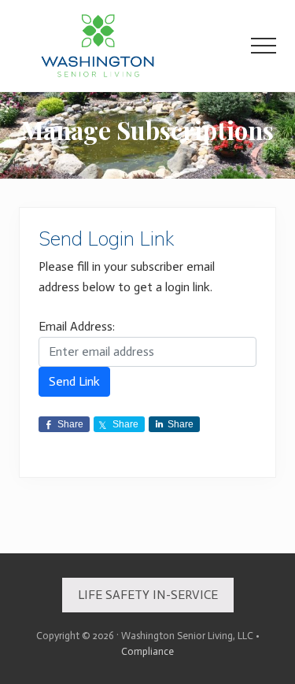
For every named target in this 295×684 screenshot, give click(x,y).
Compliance (147, 651)
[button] (263, 45)
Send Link (74, 381)
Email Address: (77, 326)
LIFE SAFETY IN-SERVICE (148, 594)
